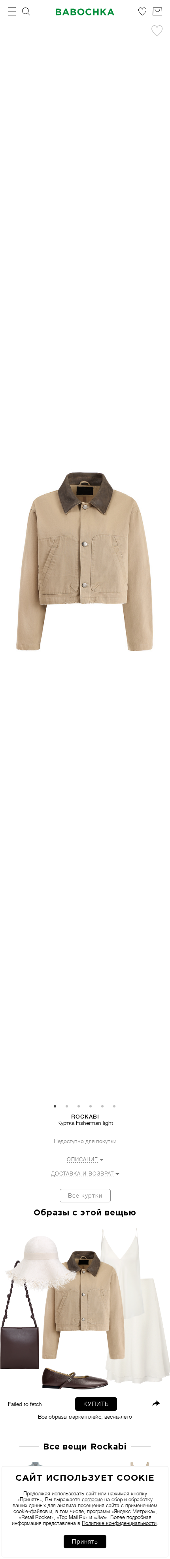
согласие (92, 1499)
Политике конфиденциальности (119, 1523)
